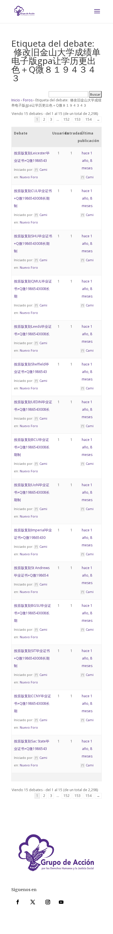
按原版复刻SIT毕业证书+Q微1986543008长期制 (32, 658)
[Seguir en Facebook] (17, 902)
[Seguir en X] (32, 902)
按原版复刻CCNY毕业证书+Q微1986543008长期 (32, 703)
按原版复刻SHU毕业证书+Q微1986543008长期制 (33, 243)
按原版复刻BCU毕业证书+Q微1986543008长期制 (32, 447)
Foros (27, 100)
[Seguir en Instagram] (47, 902)
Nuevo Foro (29, 177)
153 (77, 119)
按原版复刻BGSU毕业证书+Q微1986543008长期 (32, 613)
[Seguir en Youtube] (61, 902)
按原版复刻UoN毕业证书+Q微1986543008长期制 (32, 492)
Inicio (15, 100)
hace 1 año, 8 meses (87, 160)
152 (66, 119)
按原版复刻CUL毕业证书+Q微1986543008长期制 (33, 198)
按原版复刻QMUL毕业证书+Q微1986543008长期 (33, 289)
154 (88, 119)
